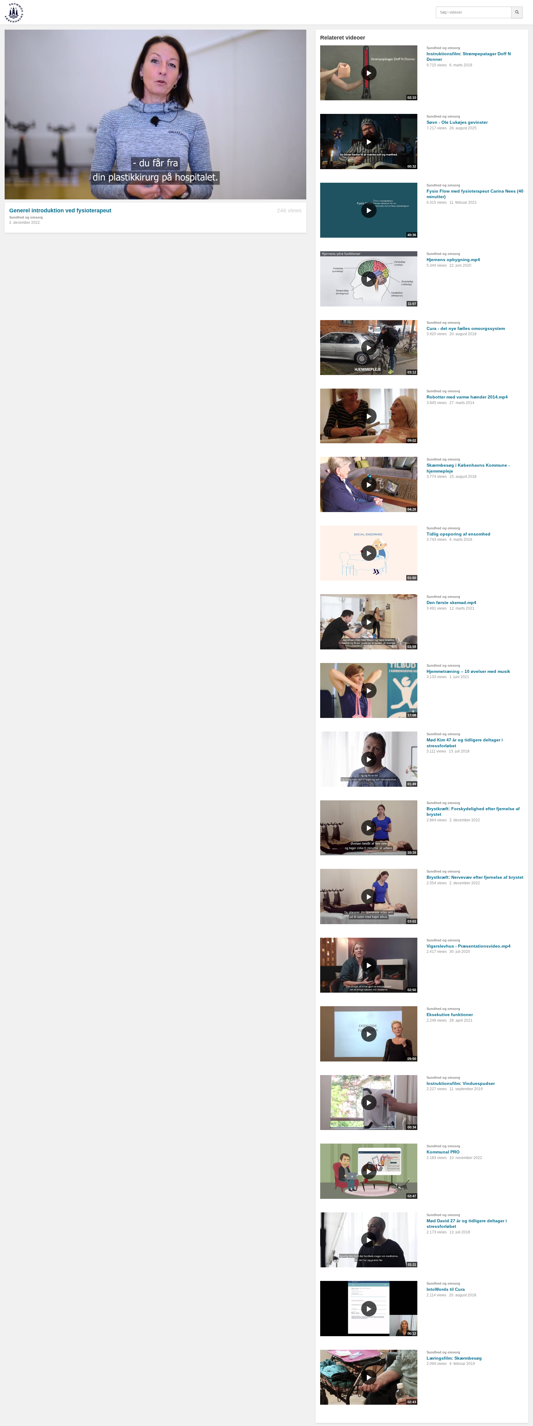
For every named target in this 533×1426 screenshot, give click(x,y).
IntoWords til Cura (446, 1289)
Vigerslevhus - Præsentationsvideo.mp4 (468, 946)
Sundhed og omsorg (26, 217)
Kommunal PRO (443, 1151)
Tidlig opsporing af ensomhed (458, 534)
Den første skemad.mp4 (451, 602)
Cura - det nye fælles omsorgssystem (466, 328)
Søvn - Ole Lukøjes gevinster (457, 122)
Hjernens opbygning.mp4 (453, 259)
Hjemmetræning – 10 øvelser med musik (468, 671)
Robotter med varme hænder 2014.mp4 (467, 396)
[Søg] (517, 12)
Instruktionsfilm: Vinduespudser (461, 1083)
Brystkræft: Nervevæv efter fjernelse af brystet (475, 877)
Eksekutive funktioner (450, 1014)
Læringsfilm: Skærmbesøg (454, 1358)
